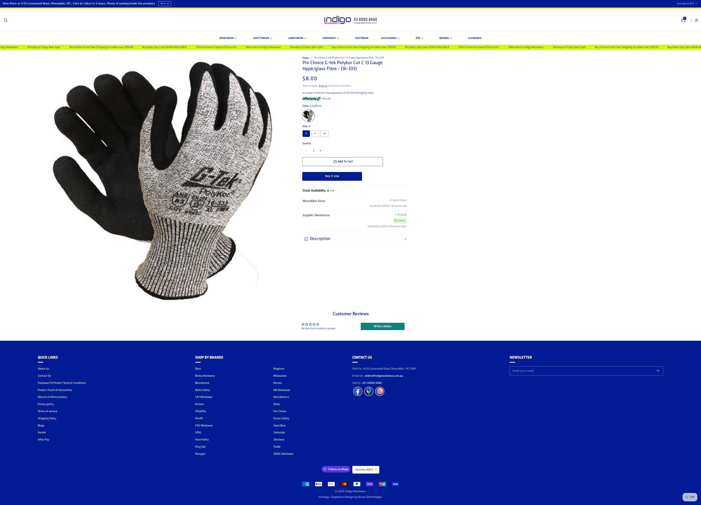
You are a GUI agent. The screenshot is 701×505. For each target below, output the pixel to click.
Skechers (278, 439)
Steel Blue (279, 425)
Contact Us (44, 376)
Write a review (382, 326)
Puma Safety (281, 418)
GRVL (198, 432)
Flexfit (199, 418)
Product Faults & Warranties (55, 390)
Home (305, 57)
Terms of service (47, 411)
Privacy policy (46, 404)
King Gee (200, 446)
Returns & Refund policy (52, 397)
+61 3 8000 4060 (372, 383)
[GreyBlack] (308, 116)
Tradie (277, 446)
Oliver (276, 404)
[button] (228, 38)
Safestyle (279, 432)
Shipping (323, 86)
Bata (198, 368)
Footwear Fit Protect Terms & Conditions (62, 383)
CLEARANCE (475, 38)
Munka (277, 383)
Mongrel (200, 454)
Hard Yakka (202, 439)
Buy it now (332, 176)
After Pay (43, 439)
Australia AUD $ (685, 3)
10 (324, 133)
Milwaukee (280, 376)
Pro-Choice (279, 411)
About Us (43, 368)
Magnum (278, 368)
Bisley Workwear (205, 376)
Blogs (41, 425)
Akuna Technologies (370, 497)
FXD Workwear (204, 425)
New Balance (281, 397)
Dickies (199, 404)
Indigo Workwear (355, 491)
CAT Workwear (203, 397)
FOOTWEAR (361, 38)
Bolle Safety (202, 390)
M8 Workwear (281, 390)
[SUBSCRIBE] (657, 371)
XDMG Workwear (283, 454)
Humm (42, 432)
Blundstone (202, 383)
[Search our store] (6, 20)
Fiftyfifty (200, 411)
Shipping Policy (47, 418)
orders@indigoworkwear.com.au (384, 376)
